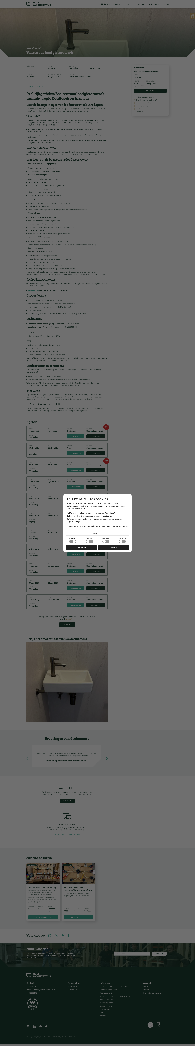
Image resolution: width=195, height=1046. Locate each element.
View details (97, 533)
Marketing (122, 538)
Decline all (81, 547)
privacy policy (122, 526)
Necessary (72, 538)
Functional (89, 538)
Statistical (105, 538)
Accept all (114, 547)
